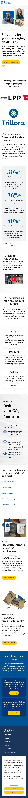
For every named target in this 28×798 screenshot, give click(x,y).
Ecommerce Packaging (8, 505)
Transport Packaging (8, 482)
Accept (14, 788)
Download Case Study (9, 642)
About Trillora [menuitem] (9, 749)
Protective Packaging (8, 493)
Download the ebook (8, 578)
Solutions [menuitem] (8, 734)
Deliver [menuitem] (7, 745)
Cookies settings (14, 785)
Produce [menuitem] (7, 741)
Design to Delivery (14, 713)
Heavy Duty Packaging (8, 499)
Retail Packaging (6, 487)
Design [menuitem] (7, 738)
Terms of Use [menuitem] (8, 756)
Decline (14, 792)
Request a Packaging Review (11, 62)
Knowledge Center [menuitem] (10, 752)
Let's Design (14, 693)
